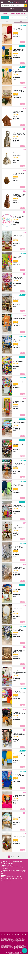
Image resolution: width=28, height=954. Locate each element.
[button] (2, 2)
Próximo (21, 856)
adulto (16, 9)
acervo (2, 9)
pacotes (7, 9)
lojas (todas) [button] (24, 9)
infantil (12, 9)
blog (20, 9)
